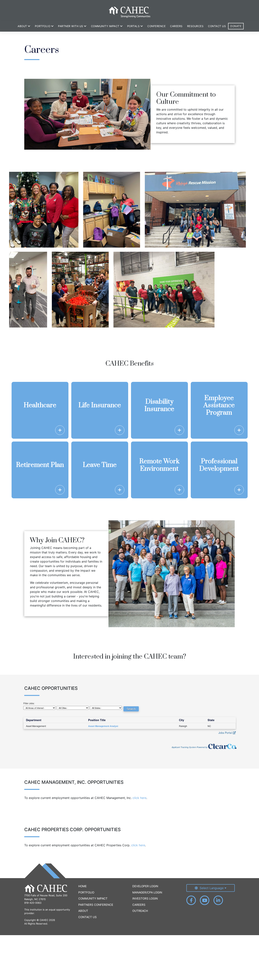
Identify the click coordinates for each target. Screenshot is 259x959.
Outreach (140, 911)
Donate (235, 26)
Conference (156, 26)
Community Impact (93, 898)
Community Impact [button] (105, 26)
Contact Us (217, 26)
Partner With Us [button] (71, 26)
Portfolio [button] (43, 26)
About (83, 911)
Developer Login (145, 886)
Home (82, 886)
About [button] (23, 26)
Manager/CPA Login (147, 892)
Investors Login (145, 898)
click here (139, 798)
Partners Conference (95, 905)
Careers (176, 26)
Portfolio (86, 892)
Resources (195, 26)
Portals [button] (133, 26)
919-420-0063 (32, 902)
